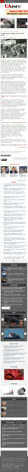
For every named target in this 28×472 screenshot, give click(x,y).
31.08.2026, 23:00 (7, 356)
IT (16, 459)
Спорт (22, 459)
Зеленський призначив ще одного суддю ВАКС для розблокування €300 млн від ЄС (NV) (14, 350)
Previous (1, 24)
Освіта (12, 459)
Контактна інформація (8, 468)
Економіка (20, 458)
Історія (9, 459)
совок (5, 155)
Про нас (3, 468)
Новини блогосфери (14, 31)
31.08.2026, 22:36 (7, 363)
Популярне (19, 422)
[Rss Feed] (5, 1)
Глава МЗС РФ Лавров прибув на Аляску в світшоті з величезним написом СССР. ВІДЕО (14, 176)
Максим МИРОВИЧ (22, 147)
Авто (15, 459)
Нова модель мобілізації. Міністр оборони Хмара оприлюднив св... (6, 26)
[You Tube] (11, 1)
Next (26, 24)
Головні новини (7, 458)
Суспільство (16, 458)
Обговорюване (10, 422)
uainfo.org (14, 465)
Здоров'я (19, 459)
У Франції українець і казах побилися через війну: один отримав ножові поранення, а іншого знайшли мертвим (15, 185)
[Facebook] (7, 1)
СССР (2, 155)
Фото (13, 312)
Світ (23, 458)
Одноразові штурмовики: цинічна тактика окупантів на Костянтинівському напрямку (15, 408)
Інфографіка (14, 383)
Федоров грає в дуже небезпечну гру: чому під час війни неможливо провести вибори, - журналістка (16, 279)
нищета (8, 155)
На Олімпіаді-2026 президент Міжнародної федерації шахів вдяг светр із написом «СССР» (4, 176)
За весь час (21, 425)
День (6, 425)
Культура (3, 459)
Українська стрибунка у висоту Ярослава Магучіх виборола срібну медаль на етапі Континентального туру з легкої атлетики (13, 443)
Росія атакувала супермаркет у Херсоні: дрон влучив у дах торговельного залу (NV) (14, 362)
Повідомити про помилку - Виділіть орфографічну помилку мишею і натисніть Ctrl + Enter (13, 152)
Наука (7, 459)
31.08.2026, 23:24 (7, 348)
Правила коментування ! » (22, 180)
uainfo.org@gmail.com (16, 468)
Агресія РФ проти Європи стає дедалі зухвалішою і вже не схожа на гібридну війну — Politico (16, 269)
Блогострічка (14, 343)
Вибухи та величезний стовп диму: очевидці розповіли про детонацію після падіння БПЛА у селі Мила (14, 326)
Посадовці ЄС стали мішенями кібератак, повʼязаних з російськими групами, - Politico (16, 274)
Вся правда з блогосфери (5, 31)
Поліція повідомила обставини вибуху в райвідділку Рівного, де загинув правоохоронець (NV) (14, 358)
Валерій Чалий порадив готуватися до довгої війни (12, 431)
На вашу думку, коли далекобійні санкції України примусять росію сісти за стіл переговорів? (13, 288)
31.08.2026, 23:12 (7, 351)
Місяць (13, 425)
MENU (2, 1)
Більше (13, 260)
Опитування (14, 285)
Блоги (14, 399)
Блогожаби (14, 367)
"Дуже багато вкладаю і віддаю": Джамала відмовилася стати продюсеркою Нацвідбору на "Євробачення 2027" (14, 219)
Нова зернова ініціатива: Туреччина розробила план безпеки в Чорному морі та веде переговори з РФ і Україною (15, 223)
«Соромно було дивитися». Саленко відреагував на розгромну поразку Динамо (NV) (13, 347)
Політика (12, 458)
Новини (14, 182)
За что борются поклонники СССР (17, 122)
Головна (3, 458)
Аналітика (14, 265)
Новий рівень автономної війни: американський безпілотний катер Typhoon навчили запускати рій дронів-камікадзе (14, 239)
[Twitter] (9, 1)
